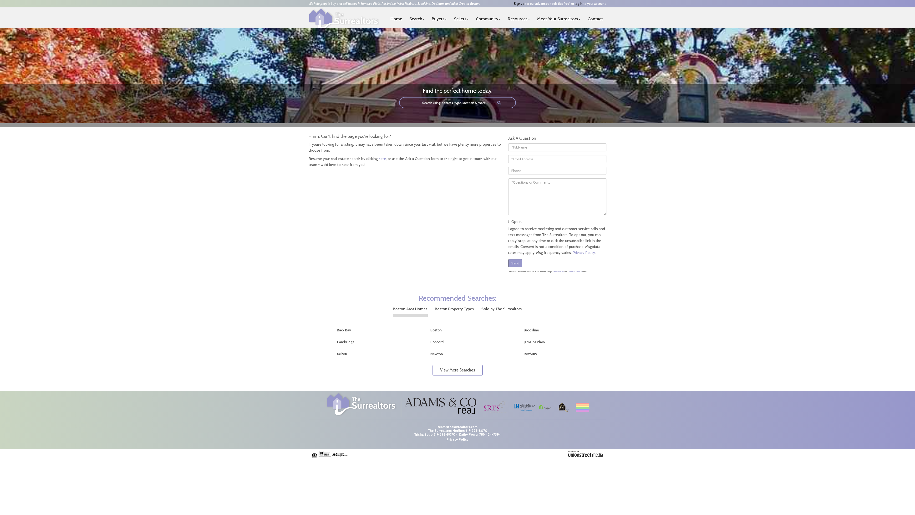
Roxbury (530, 354)
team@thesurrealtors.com (458, 426)
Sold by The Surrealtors (501, 309)
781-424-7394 (490, 434)
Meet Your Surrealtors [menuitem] (557, 18)
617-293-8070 (476, 430)
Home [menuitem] (396, 18)
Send (515, 263)
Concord (437, 342)
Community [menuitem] (487, 18)
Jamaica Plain (534, 342)
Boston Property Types (454, 309)
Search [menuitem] (415, 18)
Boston (436, 330)
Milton (342, 354)
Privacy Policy (584, 252)
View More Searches (457, 370)
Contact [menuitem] (595, 18)
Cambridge (346, 342)
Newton (436, 354)
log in (579, 3)
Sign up (519, 3)
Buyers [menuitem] (438, 18)
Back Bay (344, 330)
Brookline (531, 330)
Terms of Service (575, 271)
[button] (499, 103)
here (382, 158)
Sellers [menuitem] (460, 18)
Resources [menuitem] (518, 18)
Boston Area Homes (410, 309)
